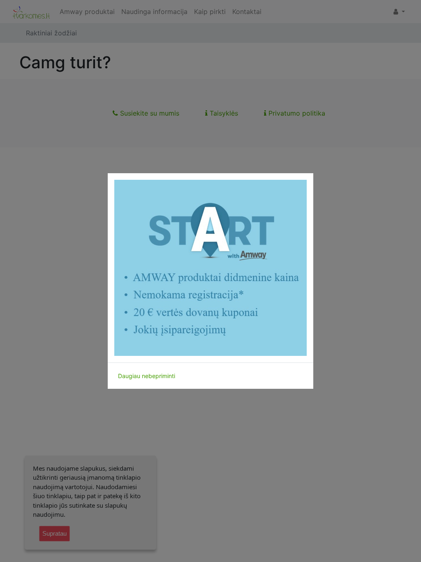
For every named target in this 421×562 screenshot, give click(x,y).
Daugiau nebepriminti (146, 375)
